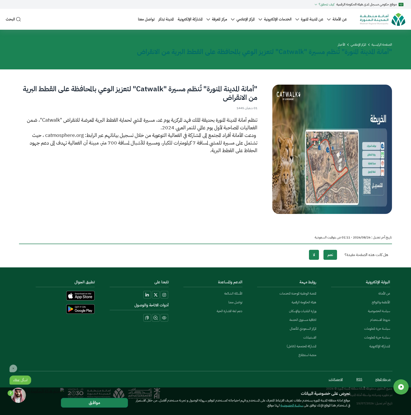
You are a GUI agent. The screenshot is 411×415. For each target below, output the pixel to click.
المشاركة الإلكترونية (190, 19)
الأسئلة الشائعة (233, 293)
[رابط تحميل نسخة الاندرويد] (58, 309)
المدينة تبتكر (166, 19)
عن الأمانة (340, 19)
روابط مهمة (307, 282)
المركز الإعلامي (245, 19)
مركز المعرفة (219, 19)
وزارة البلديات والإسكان (302, 311)
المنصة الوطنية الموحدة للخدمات (297, 293)
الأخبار (341, 44)
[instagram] (164, 295)
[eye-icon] (164, 318)
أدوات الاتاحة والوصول (151, 305)
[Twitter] (156, 295)
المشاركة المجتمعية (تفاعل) (301, 346)
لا (314, 255)
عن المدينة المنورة (312, 19)
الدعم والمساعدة (230, 282)
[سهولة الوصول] (401, 387)
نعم (330, 255)
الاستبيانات (309, 337)
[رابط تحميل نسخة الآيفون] (58, 295)
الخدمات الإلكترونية (278, 19)
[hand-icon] (147, 318)
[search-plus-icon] (156, 318)
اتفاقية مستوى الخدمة (302, 319)
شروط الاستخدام (380, 319)
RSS (359, 379)
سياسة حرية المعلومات (377, 328)
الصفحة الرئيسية (382, 44)
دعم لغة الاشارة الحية (229, 311)
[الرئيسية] (382, 19)
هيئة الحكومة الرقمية (304, 302)
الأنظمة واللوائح (381, 302)
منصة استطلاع (307, 354)
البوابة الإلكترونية (378, 282)
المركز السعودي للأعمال (303, 328)
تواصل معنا (146, 19)
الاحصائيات (336, 379)
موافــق (94, 402)
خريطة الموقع (383, 379)
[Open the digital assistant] (18, 395)
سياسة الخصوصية (379, 311)
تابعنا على (161, 282)
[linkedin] (147, 295)
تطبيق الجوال (84, 282)
